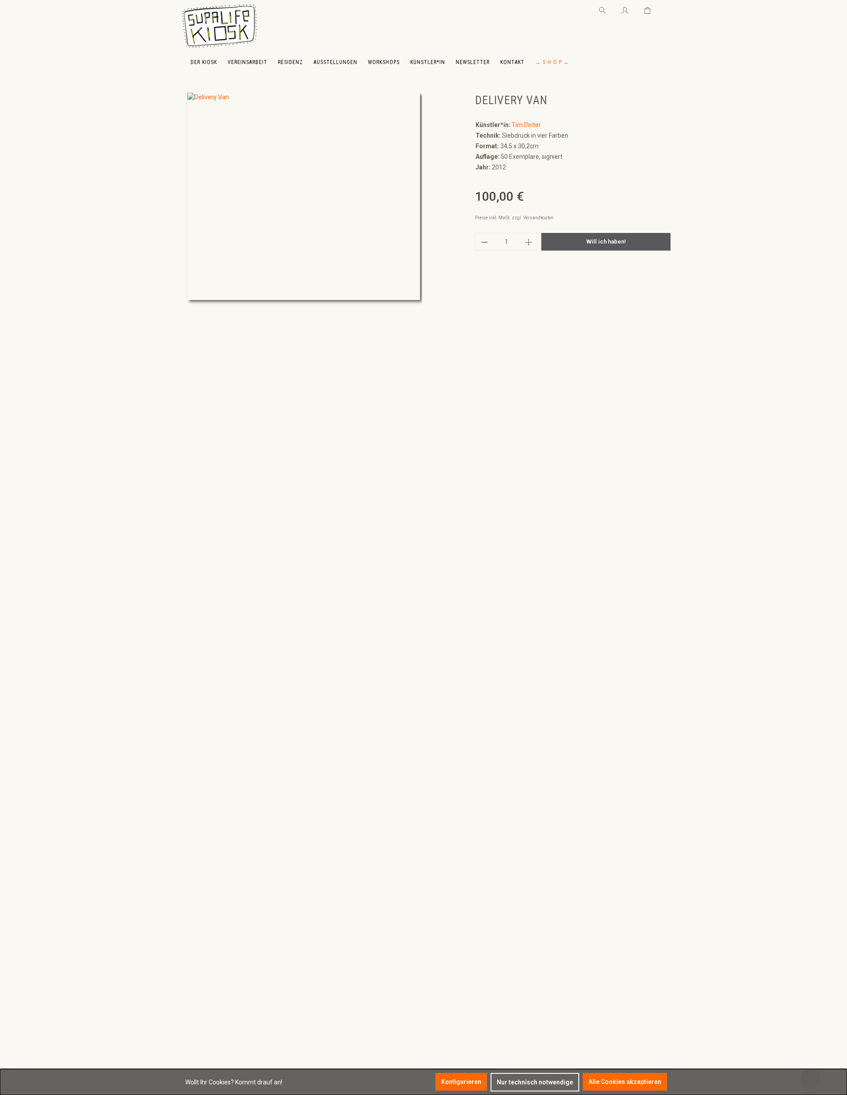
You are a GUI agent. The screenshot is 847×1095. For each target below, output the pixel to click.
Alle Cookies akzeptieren (624, 1081)
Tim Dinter (526, 124)
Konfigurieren (461, 1081)
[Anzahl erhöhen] (529, 242)
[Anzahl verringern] (484, 242)
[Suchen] (602, 9)
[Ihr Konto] (625, 9)
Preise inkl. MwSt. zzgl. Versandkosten (514, 217)
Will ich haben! (606, 241)
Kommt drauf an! (258, 1082)
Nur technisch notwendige (535, 1082)
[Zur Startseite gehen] (219, 26)
